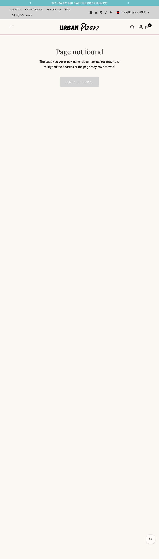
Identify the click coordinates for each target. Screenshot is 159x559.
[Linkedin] (111, 12)
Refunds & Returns (34, 9)
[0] (146, 27)
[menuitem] (16, 9)
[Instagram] (96, 12)
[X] (90, 12)
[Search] (132, 27)
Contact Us (15, 9)
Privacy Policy (54, 9)
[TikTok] (106, 12)
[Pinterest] (101, 12)
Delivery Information (22, 15)
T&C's (68, 9)
